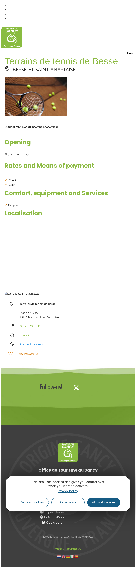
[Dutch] (59, 556)
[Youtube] (98, 387)
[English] (64, 556)
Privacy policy (68, 491)
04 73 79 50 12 (30, 326)
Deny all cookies (32, 502)
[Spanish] (76, 556)
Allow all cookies (104, 502)
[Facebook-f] (65, 387)
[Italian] (72, 556)
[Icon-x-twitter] (76, 387)
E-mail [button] (24, 335)
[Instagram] (87, 387)
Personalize (68, 502)
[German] (68, 556)
